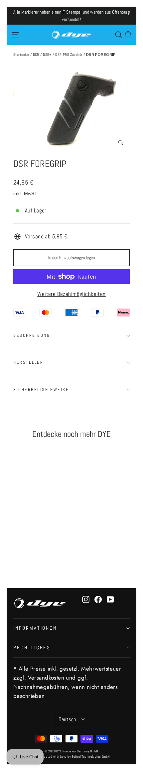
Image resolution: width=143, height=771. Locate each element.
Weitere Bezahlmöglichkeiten (71, 294)
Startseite (21, 54)
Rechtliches (32, 648)
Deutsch (67, 719)
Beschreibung (31, 335)
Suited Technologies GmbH (91, 756)
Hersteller (28, 362)
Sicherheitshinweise (41, 389)
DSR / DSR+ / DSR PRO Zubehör (57, 54)
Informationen (35, 628)
